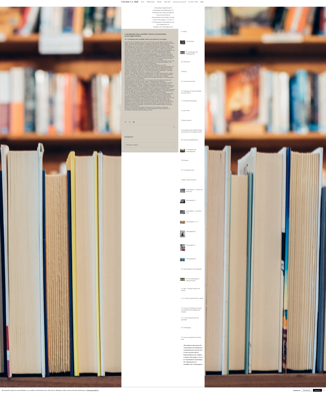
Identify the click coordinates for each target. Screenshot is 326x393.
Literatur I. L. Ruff (129, 2)
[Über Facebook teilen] (125, 122)
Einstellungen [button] (296, 390)
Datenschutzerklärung (93, 390)
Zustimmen (317, 390)
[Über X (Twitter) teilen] (129, 122)
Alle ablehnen (307, 390)
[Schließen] (324, 390)
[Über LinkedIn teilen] (134, 122)
